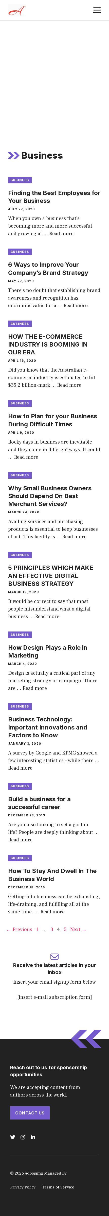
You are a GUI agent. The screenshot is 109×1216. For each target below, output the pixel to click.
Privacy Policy (22, 1187)
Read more (61, 233)
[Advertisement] (54, 77)
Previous (19, 929)
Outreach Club (82, 1173)
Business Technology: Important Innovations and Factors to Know (47, 727)
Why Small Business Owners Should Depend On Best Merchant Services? (50, 495)
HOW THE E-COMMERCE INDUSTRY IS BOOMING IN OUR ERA (48, 344)
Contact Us (30, 1112)
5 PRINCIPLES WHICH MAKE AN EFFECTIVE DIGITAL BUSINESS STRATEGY (50, 575)
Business (20, 180)
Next (78, 929)
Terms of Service (58, 1187)
